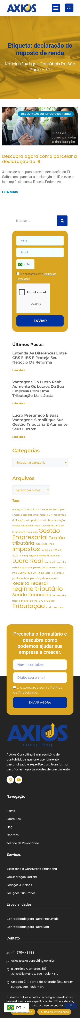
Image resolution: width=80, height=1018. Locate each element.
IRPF (21, 555)
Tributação (28, 606)
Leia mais (10, 192)
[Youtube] (18, 779)
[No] (71, 1006)
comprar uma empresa (35, 514)
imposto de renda (44, 543)
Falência (45, 525)
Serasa (56, 595)
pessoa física (40, 567)
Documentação (56, 520)
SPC (41, 600)
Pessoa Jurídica (56, 567)
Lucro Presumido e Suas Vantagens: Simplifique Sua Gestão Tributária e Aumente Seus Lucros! (39, 422)
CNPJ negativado (45, 509)
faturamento (19, 532)
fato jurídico (57, 525)
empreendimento (30, 525)
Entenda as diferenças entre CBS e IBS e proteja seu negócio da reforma (39, 358)
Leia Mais (18, 370)
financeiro (32, 532)
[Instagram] (10, 779)
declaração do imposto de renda (29, 520)
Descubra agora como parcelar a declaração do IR (39, 159)
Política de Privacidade (54, 1011)
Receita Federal (30, 583)
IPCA (56, 550)
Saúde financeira (31, 594)
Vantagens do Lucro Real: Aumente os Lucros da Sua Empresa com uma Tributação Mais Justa (38, 389)
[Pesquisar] (62, 220)
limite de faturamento (48, 555)
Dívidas (16, 525)
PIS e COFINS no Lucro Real (41, 572)
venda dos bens (54, 607)
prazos (60, 572)
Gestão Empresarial (36, 533)
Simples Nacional (28, 600)
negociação (50, 562)
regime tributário (37, 588)
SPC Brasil (49, 600)
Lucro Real (27, 560)
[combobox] (21, 264)
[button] (56, 8)
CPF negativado (57, 514)
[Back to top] (71, 989)
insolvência (47, 550)
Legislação (30, 555)
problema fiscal (20, 578)
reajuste (53, 578)
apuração (17, 509)
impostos (26, 549)
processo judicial (39, 578)
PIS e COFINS (19, 572)
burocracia (29, 509)
